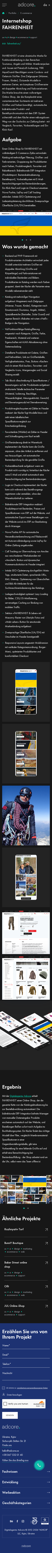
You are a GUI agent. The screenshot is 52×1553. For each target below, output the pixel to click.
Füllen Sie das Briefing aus (15, 1460)
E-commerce (26, 13)
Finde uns (7, 1445)
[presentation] (12, 1394)
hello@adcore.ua (10, 1450)
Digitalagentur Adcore (20, 1096)
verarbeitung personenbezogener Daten (32, 1388)
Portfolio (12, 13)
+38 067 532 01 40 (12, 1454)
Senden (10, 1415)
